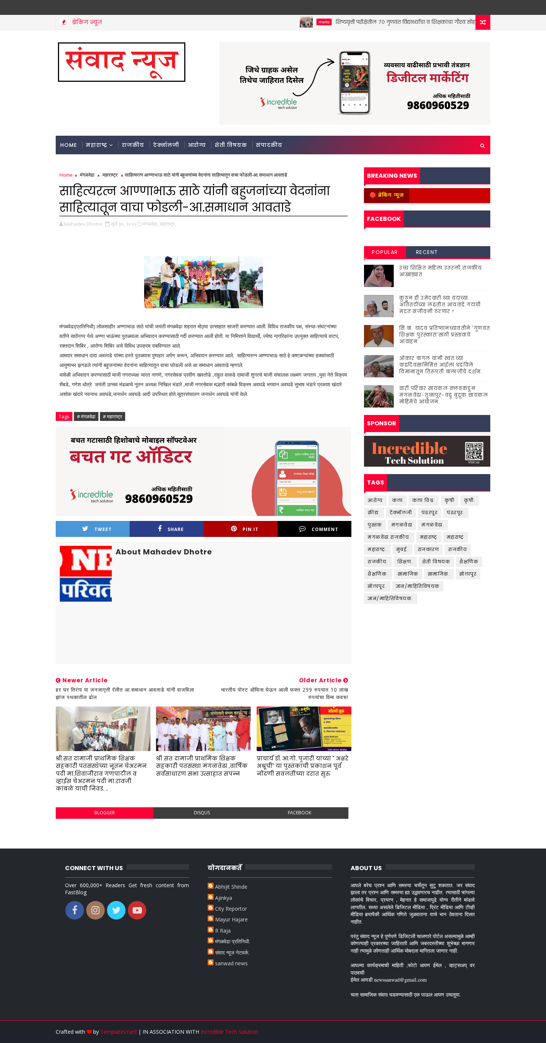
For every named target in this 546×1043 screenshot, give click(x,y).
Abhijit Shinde (231, 886)
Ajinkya (223, 897)
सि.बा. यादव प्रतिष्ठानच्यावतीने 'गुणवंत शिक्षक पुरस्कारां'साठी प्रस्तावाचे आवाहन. (444, 335)
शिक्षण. (405, 561)
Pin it (251, 529)
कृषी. (470, 500)
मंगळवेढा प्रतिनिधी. (232, 941)
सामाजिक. (439, 574)
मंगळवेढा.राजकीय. (389, 537)
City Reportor (231, 908)
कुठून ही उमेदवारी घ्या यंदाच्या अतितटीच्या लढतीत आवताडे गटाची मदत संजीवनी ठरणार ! (440, 304)
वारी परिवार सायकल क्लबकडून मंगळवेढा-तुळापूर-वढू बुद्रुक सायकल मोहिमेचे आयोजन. (443, 395)
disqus (202, 812)
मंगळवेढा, (151, 223)
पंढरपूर (430, 512)
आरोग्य (197, 145)
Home (68, 145)
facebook (299, 812)
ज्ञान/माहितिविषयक (418, 586)
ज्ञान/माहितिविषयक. (390, 598)
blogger (104, 812)
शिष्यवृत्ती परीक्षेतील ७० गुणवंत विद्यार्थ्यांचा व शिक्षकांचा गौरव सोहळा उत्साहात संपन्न (408, 22)
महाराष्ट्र (96, 145)
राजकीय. (378, 561)
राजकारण (428, 549)
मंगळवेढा (305, 22)
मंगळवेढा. (433, 525)
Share (176, 529)
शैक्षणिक (468, 561)
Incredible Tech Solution (229, 1031)
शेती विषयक (231, 145)
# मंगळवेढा (86, 416)
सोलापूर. (377, 586)
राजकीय (133, 145)
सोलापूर (468, 574)
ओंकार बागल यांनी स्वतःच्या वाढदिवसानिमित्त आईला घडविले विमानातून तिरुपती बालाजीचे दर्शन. (440, 365)
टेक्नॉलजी (166, 145)
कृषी (450, 500)
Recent (427, 252)
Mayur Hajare (231, 919)
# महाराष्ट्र (112, 416)
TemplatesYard (118, 1031)
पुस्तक (375, 525)
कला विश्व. (423, 500)
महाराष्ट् (429, 537)
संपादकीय (269, 145)
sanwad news (231, 963)
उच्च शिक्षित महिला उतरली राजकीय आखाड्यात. (440, 271)
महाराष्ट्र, (168, 223)
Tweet (103, 529)
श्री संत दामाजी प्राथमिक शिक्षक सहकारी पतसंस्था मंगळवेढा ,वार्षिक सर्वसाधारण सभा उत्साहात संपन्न (202, 766)
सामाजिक (408, 574)
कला (397, 500)
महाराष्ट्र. (377, 549)
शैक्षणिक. (378, 574)
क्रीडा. (374, 512)
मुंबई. (402, 549)
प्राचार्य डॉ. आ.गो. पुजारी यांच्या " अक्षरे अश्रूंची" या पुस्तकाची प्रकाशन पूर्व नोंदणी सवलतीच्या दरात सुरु (302, 766)
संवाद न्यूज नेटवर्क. (232, 952)
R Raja (223, 930)
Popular (385, 252)
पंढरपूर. (456, 512)
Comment (325, 529)
